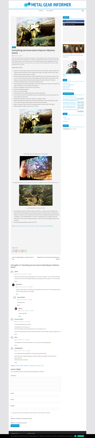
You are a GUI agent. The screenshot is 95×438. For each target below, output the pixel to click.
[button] (44, 11)
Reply (16, 281)
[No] (93, 436)
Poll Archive (50, 10)
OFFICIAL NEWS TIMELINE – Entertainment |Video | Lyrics (30, 365)
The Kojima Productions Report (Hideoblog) (43, 226)
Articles (13, 47)
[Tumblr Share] (22, 251)
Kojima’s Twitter (19, 226)
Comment (13, 375)
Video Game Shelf (66, 86)
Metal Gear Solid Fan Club (68, 89)
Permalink (30, 274)
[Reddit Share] (19, 251)
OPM (24, 226)
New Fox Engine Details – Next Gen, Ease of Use (22, 258)
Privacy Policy (67, 119)
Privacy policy (81, 436)
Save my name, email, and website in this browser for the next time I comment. (31, 412)
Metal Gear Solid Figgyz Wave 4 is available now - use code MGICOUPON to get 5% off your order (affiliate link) (73, 55)
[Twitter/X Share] (16, 251)
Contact (41, 10)
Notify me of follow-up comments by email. (21, 418)
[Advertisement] (36, 144)
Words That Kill (66, 88)
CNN (27, 226)
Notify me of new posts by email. (19, 423)
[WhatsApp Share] (25, 251)
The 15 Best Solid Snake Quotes (69, 97)
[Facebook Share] (13, 251)
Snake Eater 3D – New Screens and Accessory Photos (48, 258)
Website (13, 406)
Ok (75, 436)
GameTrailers (31, 226)
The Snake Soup (66, 83)
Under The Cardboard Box (68, 84)
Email (12, 399)
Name (12, 393)
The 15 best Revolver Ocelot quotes (70, 109)
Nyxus (22, 55)
